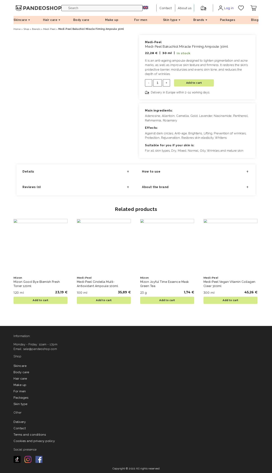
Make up (111, 20)
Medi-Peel (49, 29)
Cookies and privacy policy (34, 441)
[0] (241, 8)
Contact (20, 428)
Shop (26, 29)
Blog (254, 20)
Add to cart (194, 82)
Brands (198, 20)
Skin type (170, 20)
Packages (227, 20)
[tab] (76, 172)
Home (17, 29)
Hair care (50, 20)
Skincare (20, 20)
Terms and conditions (30, 434)
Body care (81, 20)
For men (140, 20)
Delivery (20, 422)
